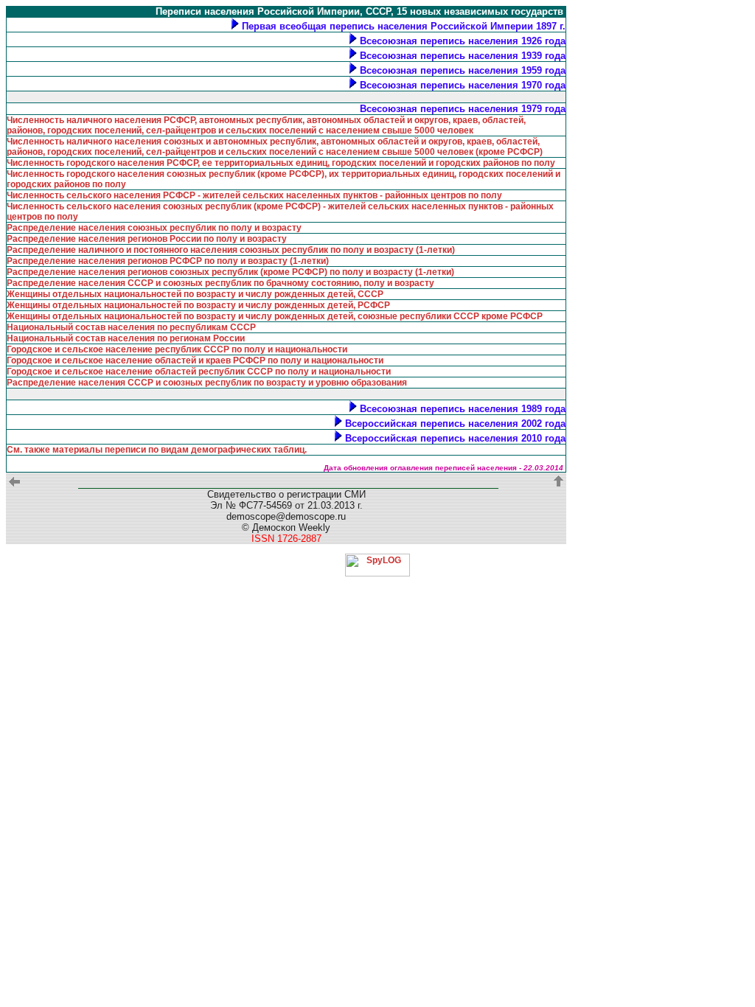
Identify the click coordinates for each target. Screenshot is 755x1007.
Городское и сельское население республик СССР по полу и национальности (177, 349)
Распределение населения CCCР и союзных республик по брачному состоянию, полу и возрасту (220, 283)
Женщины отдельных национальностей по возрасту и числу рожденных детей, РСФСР (198, 305)
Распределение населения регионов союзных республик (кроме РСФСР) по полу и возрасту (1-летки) (230, 272)
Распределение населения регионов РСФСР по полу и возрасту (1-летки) (168, 261)
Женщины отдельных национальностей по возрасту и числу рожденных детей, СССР (195, 294)
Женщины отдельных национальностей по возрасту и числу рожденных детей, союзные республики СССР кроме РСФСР (275, 316)
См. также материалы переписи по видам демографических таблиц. (157, 450)
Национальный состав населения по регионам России (126, 338)
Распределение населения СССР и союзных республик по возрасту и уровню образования (207, 382)
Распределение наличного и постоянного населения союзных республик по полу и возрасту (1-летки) (231, 250)
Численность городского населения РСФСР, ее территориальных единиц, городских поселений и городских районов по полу (281, 163)
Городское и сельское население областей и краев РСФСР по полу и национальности (195, 360)
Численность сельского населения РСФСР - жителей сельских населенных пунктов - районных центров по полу (254, 195)
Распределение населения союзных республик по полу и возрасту (154, 228)
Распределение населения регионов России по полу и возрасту (147, 239)
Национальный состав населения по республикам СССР (131, 327)
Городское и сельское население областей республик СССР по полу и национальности (199, 371)
